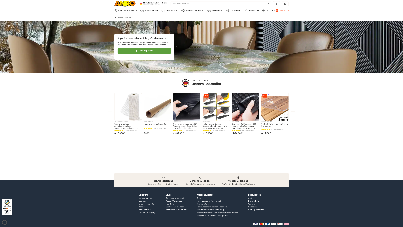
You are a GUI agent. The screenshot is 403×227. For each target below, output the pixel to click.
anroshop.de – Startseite (122, 17)
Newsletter (170, 204)
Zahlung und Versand (175, 198)
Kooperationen (145, 210)
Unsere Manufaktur (147, 204)
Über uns (142, 201)
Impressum (252, 207)
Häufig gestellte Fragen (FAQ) (209, 201)
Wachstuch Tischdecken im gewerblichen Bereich (217, 213)
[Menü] (10, 200)
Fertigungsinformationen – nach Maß (212, 207)
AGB (250, 198)
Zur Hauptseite (146, 51)
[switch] (7, 212)
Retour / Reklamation (174, 201)
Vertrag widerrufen (256, 210)
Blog (199, 198)
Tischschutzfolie (203, 204)
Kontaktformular (146, 198)
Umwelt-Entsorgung (147, 213)
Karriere (142, 207)
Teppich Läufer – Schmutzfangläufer (212, 216)
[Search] (268, 3)
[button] (293, 113)
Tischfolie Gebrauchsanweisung (210, 210)
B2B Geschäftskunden (175, 207)
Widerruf (251, 204)
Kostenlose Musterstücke (176, 210)
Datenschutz (253, 201)
